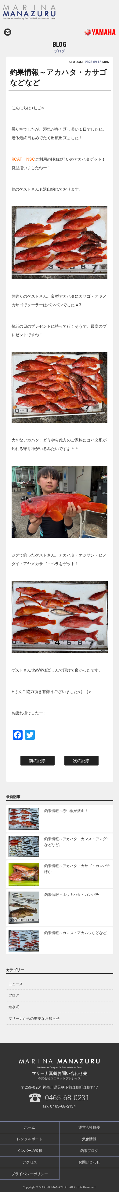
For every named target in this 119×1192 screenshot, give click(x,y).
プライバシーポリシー (29, 1174)
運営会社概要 (89, 1127)
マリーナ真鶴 (44, 12)
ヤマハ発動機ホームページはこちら (88, 32)
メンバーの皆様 (29, 1150)
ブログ (14, 995)
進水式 (14, 1006)
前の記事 (37, 760)
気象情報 (89, 1139)
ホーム (29, 1127)
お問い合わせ (7, 32)
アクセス (29, 1162)
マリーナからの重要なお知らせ (34, 1018)
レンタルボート (29, 1139)
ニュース (16, 984)
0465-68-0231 (67, 1097)
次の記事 (81, 760)
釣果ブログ (89, 1150)
